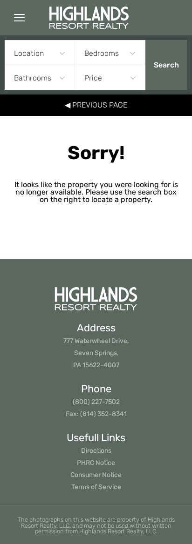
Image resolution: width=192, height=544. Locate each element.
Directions (96, 451)
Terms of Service (96, 487)
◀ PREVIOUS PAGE (96, 105)
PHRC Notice (96, 463)
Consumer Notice (96, 475)
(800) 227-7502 (96, 402)
